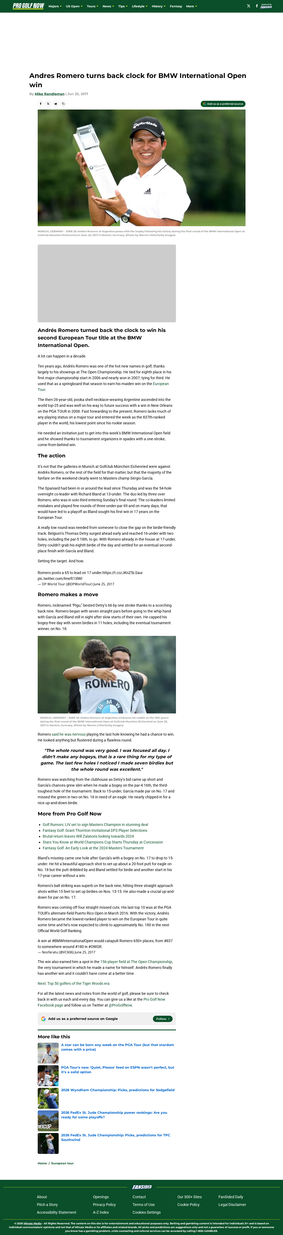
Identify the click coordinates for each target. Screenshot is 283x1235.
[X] (248, 6)
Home (42, 1163)
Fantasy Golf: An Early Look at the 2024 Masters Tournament (93, 848)
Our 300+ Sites (189, 1197)
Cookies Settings (147, 1212)
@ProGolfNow (120, 1005)
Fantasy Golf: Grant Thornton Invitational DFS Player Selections (95, 830)
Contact (139, 1197)
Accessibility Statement (56, 1212)
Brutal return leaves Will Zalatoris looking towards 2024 (88, 836)
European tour (62, 1163)
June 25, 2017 (103, 584)
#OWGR (94, 946)
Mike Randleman (50, 94)
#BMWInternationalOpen (72, 941)
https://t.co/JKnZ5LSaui (122, 572)
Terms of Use (144, 1204)
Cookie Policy (188, 1204)
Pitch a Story (47, 1204)
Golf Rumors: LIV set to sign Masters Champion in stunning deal (95, 824)
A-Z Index (101, 1212)
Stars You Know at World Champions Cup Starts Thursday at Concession (103, 842)
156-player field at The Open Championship (136, 961)
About (42, 1197)
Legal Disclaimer (232, 1204)
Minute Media (32, 1223)
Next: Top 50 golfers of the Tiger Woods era (74, 983)
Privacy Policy (104, 1204)
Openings (101, 1197)
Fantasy (176, 6)
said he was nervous (69, 734)
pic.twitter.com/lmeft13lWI (60, 578)
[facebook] (257, 6)
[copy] (63, 104)
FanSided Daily (230, 1197)
